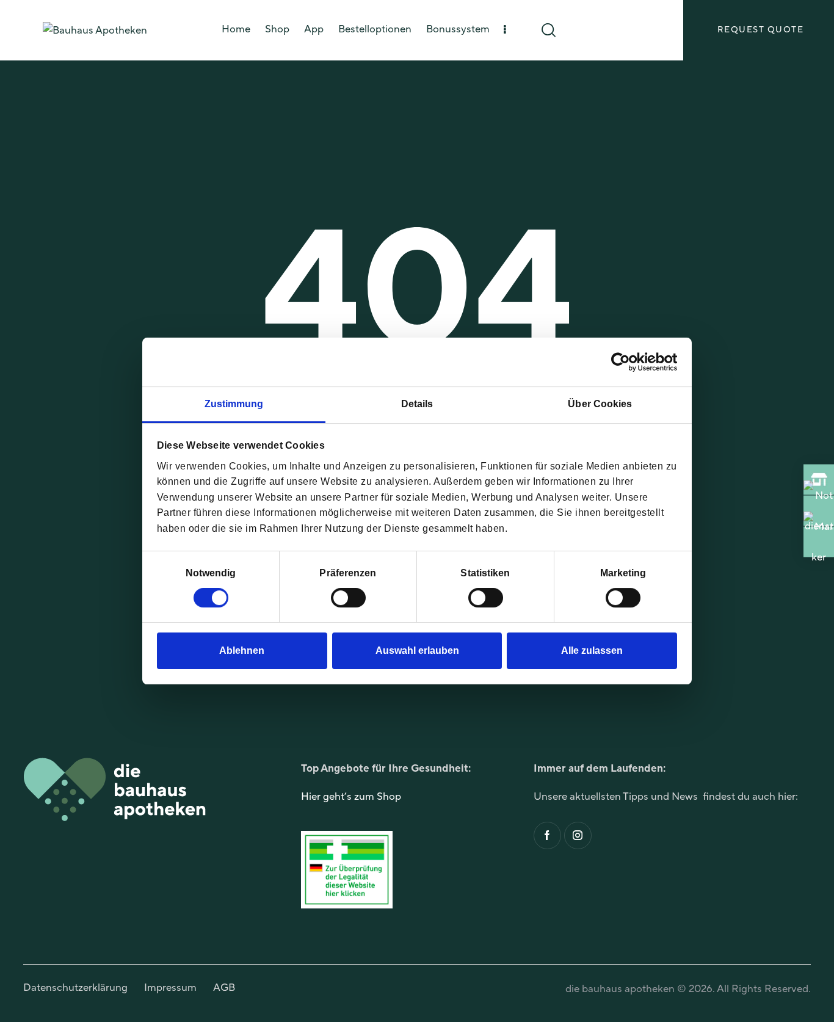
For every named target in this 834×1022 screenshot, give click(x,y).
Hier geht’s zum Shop (351, 796)
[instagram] (578, 835)
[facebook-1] (547, 835)
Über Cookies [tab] (600, 404)
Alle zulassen (592, 650)
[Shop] (818, 480)
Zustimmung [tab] (234, 404)
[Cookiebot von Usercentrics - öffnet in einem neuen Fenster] (623, 362)
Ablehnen (241, 650)
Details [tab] (417, 404)
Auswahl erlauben (417, 650)
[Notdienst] (818, 511)
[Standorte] (818, 542)
